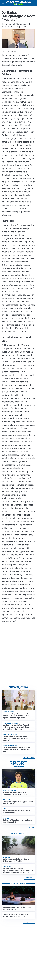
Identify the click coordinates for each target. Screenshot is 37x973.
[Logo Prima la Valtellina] (18, 3)
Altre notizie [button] (29, 757)
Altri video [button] (30, 878)
